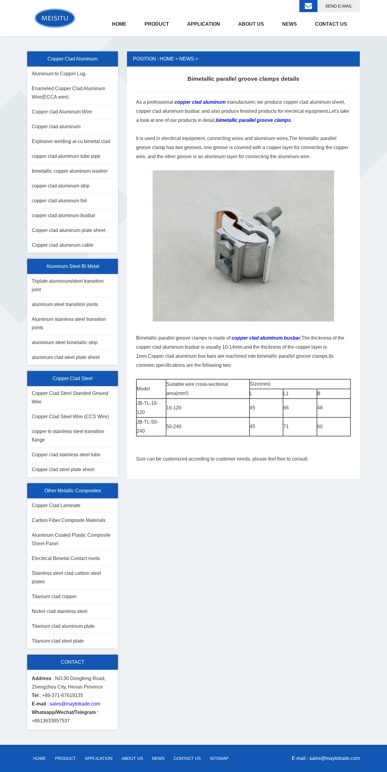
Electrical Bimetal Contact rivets (66, 558)
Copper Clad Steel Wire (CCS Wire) (70, 416)
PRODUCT (65, 758)
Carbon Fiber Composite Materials (69, 520)
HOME (167, 58)
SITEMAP (219, 758)
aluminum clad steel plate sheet (65, 357)
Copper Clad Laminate (56, 505)
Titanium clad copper (54, 596)
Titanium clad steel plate (58, 640)
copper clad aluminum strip (60, 185)
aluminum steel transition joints (65, 304)
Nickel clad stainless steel (59, 611)
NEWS (186, 58)
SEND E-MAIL (338, 6)
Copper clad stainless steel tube (66, 454)
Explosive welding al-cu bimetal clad (71, 141)
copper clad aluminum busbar (63, 215)
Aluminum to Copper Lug (58, 73)
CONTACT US (187, 758)
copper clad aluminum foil (59, 200)
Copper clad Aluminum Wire (62, 111)
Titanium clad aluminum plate (63, 626)
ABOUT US (132, 758)
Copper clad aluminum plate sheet (68, 230)
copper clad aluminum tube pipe (66, 156)
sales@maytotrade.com (75, 703)
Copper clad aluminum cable (62, 245)
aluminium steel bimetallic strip (65, 342)
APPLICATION (98, 758)
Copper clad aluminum (56, 126)
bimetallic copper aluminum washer (70, 171)
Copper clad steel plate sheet (63, 469)
